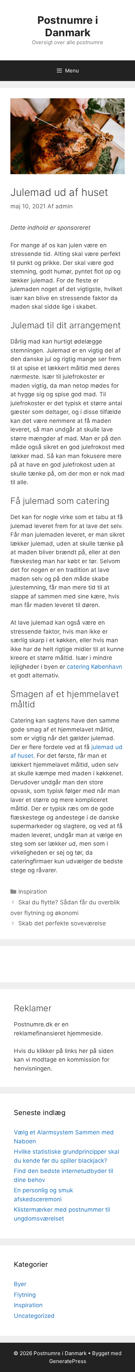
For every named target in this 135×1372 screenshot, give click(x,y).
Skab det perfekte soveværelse (62, 923)
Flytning (25, 1294)
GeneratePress (67, 1361)
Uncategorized (34, 1315)
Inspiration (32, 891)
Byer (20, 1284)
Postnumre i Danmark (67, 26)
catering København (94, 666)
